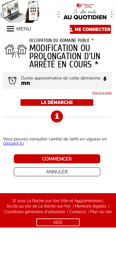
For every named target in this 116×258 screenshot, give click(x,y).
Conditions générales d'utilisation (34, 212)
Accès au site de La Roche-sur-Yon (39, 206)
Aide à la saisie (102, 92)
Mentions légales (90, 206)
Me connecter (92, 29)
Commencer (57, 159)
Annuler (57, 172)
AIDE (58, 222)
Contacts (77, 212)
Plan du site (101, 212)
